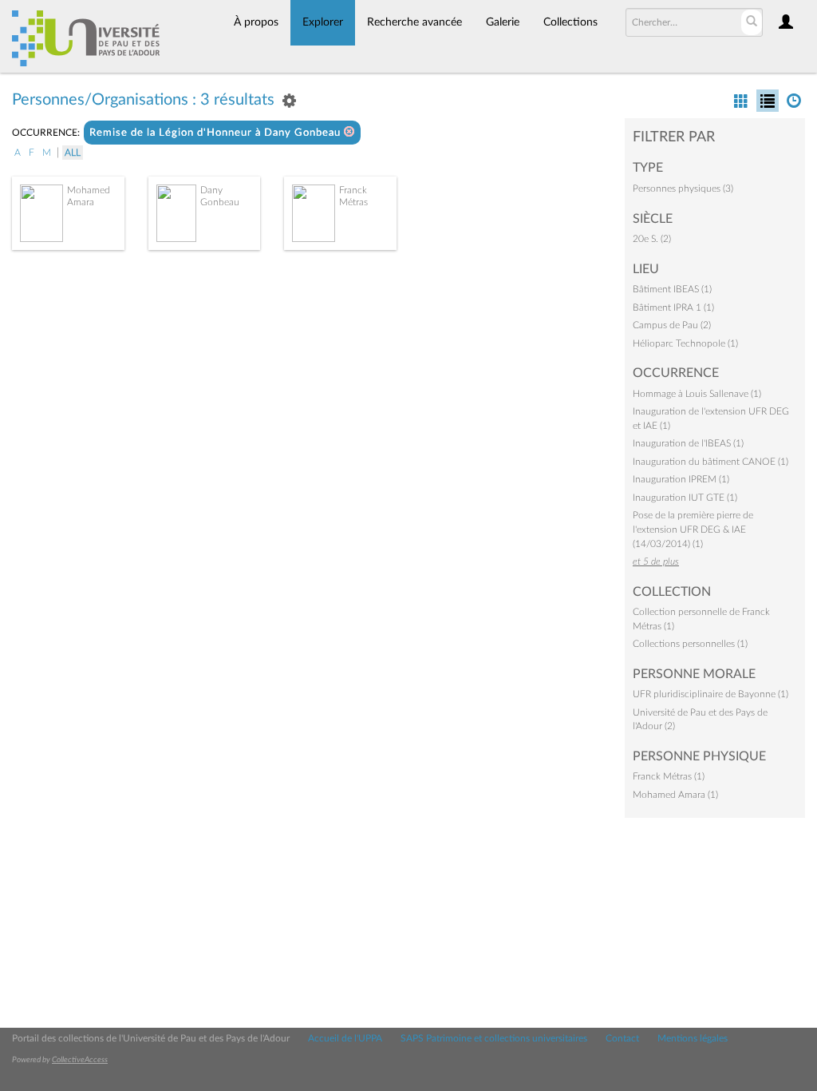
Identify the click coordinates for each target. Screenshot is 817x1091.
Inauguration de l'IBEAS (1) (688, 443)
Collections (570, 22)
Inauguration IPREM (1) (681, 479)
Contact (622, 1038)
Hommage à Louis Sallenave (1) (697, 394)
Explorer (322, 22)
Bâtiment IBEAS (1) (672, 289)
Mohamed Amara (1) (675, 794)
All (73, 152)
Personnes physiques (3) (683, 188)
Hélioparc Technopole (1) (685, 343)
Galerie (502, 22)
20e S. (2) (652, 239)
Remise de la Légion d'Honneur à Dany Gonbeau (216, 133)
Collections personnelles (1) (690, 644)
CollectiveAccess (80, 1060)
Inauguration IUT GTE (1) (685, 497)
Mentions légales (692, 1038)
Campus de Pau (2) (672, 325)
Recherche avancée (414, 22)
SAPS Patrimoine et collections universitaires (494, 1038)
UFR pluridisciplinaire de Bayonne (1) (710, 694)
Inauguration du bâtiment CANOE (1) (710, 461)
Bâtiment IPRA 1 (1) (673, 307)
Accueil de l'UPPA (345, 1038)
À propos (256, 22)
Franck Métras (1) (669, 776)
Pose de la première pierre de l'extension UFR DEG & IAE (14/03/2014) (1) (693, 529)
